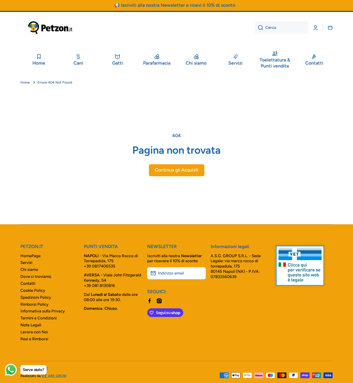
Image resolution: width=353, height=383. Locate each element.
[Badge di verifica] (300, 266)
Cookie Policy (32, 290)
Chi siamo (29, 269)
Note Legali (30, 324)
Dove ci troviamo (35, 276)
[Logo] (50, 28)
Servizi (26, 262)
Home (25, 82)
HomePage (30, 255)
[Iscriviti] (200, 273)
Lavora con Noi (34, 331)
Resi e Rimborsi (34, 338)
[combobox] (281, 28)
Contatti (27, 283)
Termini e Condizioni (38, 318)
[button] (330, 27)
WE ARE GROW (54, 376)
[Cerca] (259, 28)
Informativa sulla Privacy (42, 311)
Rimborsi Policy (34, 304)
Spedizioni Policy (35, 297)
